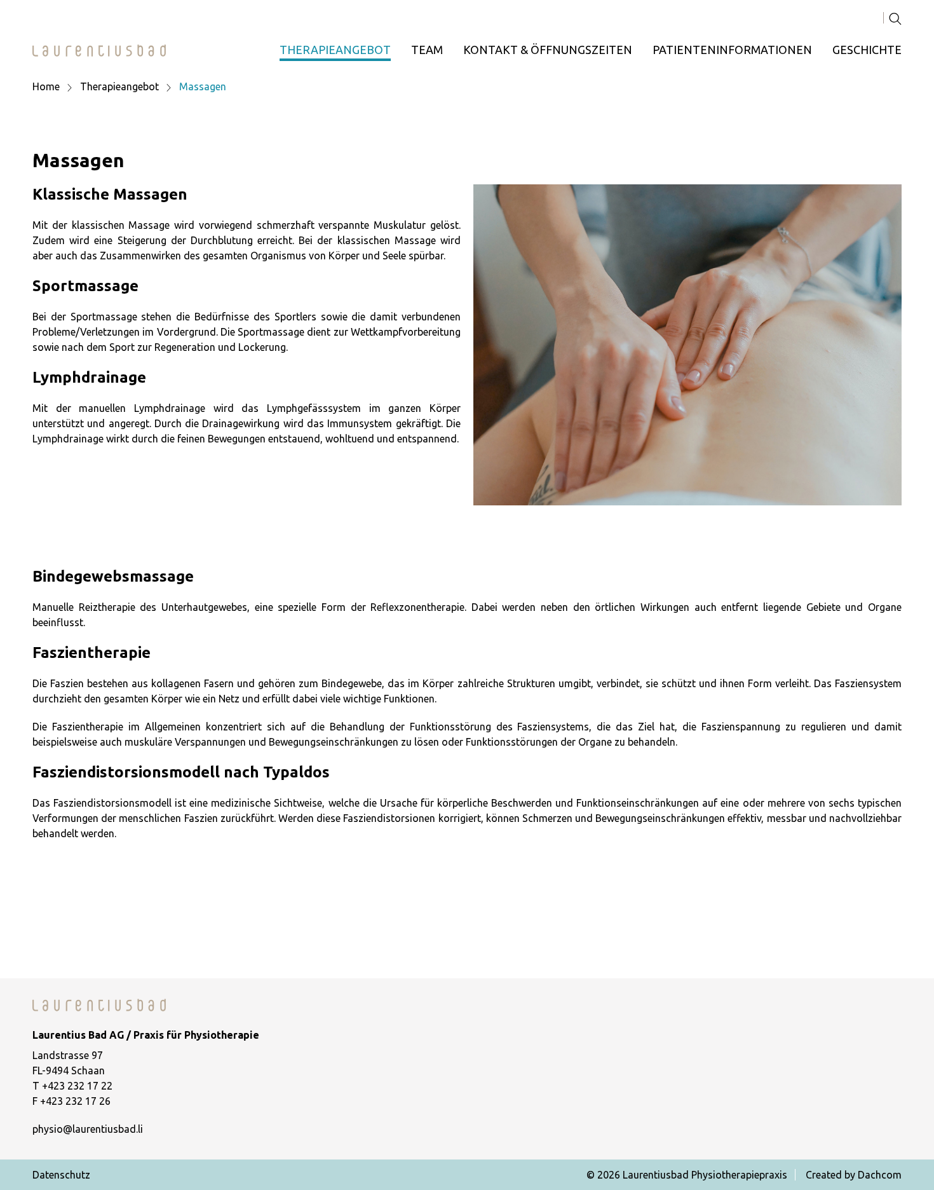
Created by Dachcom (854, 1174)
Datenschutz (61, 1175)
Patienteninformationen (732, 49)
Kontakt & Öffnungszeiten (547, 49)
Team (427, 49)
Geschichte (867, 49)
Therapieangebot (335, 49)
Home (46, 86)
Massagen (202, 86)
